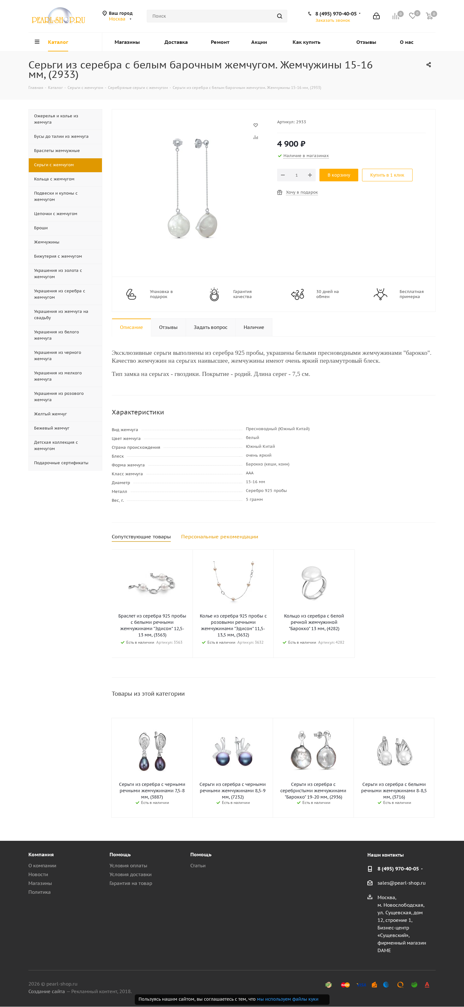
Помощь (120, 854)
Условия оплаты (128, 866)
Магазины (40, 883)
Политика (39, 892)
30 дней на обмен (327, 294)
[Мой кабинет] (376, 16)
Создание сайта (46, 991)
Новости (38, 874)
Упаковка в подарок (161, 294)
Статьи (197, 866)
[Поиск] (279, 16)
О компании (42, 866)
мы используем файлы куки (287, 999)
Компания (41, 854)
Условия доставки (131, 874)
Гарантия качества (242, 294)
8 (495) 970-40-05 (336, 13)
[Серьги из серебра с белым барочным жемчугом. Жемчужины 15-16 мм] (193, 128)
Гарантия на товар (131, 883)
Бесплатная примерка (412, 294)
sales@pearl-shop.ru (402, 883)
